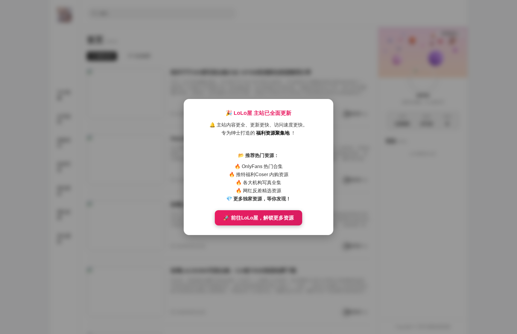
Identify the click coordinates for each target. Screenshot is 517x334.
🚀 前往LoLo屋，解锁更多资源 (258, 218)
